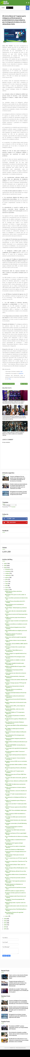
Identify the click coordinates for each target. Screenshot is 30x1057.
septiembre (8, 575)
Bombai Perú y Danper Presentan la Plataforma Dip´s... (13, 634)
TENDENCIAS (11, 383)
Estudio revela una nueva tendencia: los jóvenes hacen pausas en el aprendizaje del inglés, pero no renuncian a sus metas (14, 418)
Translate (13, 506)
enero (6, 916)
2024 (5, 567)
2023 (5, 918)
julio (6, 579)
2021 (5, 922)
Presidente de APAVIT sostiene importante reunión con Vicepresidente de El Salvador (18, 1027)
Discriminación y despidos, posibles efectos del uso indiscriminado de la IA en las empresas (18, 1034)
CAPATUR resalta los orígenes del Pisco (14, 890)
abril (6, 585)
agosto (7, 577)
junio (6, 581)
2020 (5, 924)
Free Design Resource (21, 1047)
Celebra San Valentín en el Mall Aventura (14, 849)
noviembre (8, 571)
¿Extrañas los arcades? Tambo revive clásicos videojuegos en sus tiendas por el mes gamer (13, 402)
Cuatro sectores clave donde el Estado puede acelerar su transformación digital (18, 977)
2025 (5, 565)
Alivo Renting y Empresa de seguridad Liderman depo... (14, 913)
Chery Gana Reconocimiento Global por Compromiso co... (14, 722)
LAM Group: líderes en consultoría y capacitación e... (13, 690)
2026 (5, 563)
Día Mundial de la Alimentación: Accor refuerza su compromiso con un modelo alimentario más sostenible (18, 1040)
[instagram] (28, 3)
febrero (7, 589)
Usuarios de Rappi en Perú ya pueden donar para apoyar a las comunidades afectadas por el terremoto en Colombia (18, 1002)
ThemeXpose (12, 1047)
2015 (5, 928)
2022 (5, 920)
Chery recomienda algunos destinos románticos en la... (14, 827)
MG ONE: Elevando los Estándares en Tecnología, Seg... (14, 885)
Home (3, 7)
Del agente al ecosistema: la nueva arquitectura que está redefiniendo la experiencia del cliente (18, 493)
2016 (5, 926)
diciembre (7, 569)
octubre (7, 573)
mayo (6, 583)
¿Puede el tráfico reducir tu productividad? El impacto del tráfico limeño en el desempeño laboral (13, 434)
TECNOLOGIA (5, 383)
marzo (7, 587)
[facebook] (26, 3)
